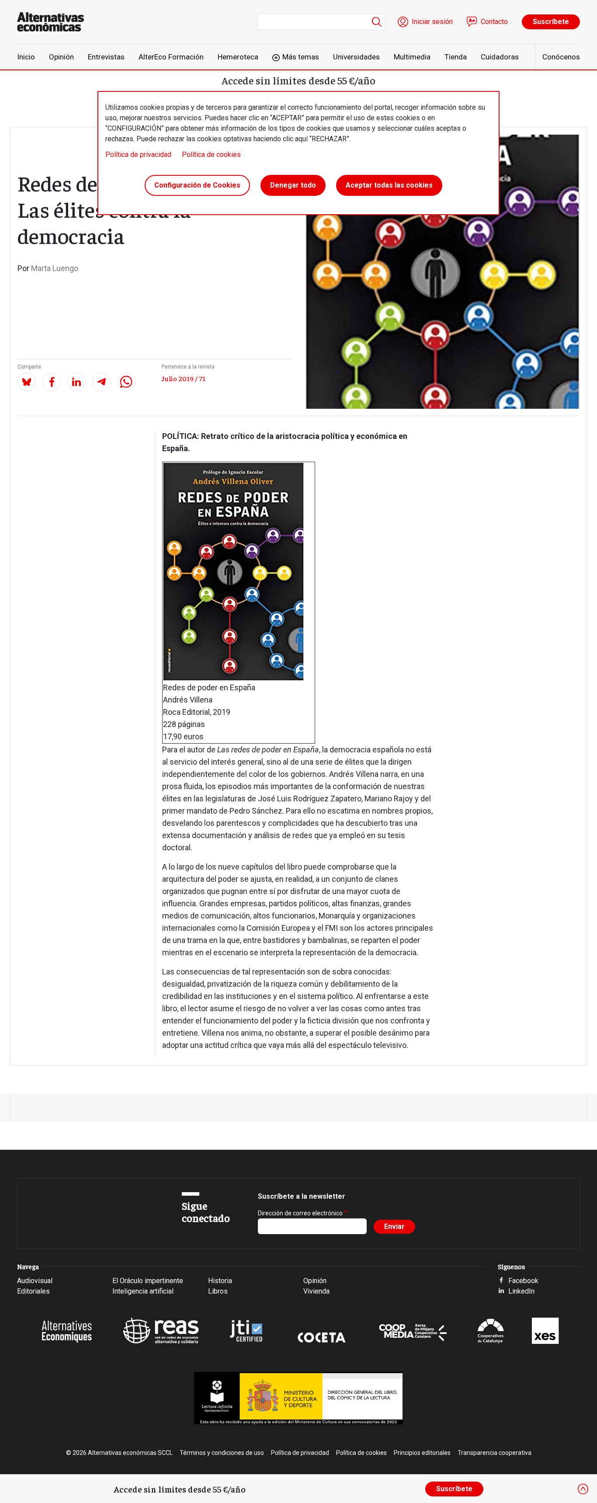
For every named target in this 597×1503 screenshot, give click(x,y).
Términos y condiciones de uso (222, 1452)
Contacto (494, 21)
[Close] (583, 1489)
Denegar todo (293, 185)
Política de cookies (211, 154)
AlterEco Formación (171, 56)
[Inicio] (54, 21)
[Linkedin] (76, 382)
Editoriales (33, 1291)
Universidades (356, 56)
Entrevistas (106, 56)
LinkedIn (521, 1291)
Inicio (26, 56)
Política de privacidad (138, 154)
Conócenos (561, 56)
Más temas (300, 56)
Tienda (455, 56)
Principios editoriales (422, 1452)
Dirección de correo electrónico (300, 1213)
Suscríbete (551, 21)
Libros (218, 1291)
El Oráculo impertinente (147, 1281)
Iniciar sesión (432, 21)
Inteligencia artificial (143, 1291)
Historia (220, 1281)
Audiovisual (34, 1281)
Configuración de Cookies (197, 185)
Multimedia (412, 56)
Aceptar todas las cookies (389, 185)
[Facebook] (51, 382)
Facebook (523, 1281)
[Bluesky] (26, 382)
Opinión (61, 56)
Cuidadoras (500, 56)
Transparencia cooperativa (494, 1452)
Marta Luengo (54, 268)
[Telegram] (101, 382)
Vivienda (316, 1291)
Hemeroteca (238, 56)
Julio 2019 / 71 (183, 378)
